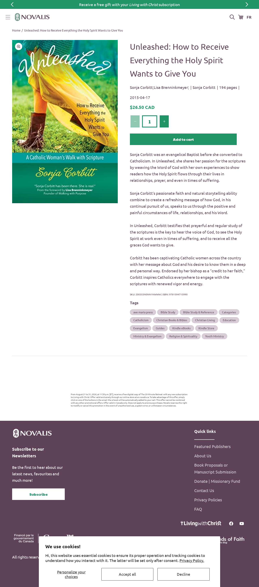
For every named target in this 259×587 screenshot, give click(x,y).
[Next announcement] (247, 4)
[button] (8, 17)
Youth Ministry (214, 336)
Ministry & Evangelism (147, 336)
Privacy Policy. (191, 560)
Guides (160, 328)
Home (16, 30)
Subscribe (38, 494)
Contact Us (204, 490)
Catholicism (141, 320)
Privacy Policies (208, 499)
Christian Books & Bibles (171, 320)
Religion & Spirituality (183, 336)
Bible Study (168, 312)
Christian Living (205, 320)
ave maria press (143, 312)
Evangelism (140, 328)
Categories (229, 312)
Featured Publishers (212, 446)
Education (229, 320)
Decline (183, 574)
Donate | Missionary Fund (217, 481)
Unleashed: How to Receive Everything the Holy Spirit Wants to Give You (73, 30)
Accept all (127, 574)
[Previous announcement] (12, 4)
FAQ (198, 508)
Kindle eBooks (181, 328)
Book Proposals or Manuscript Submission (215, 468)
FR (249, 17)
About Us (202, 455)
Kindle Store (206, 328)
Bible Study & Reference (198, 312)
